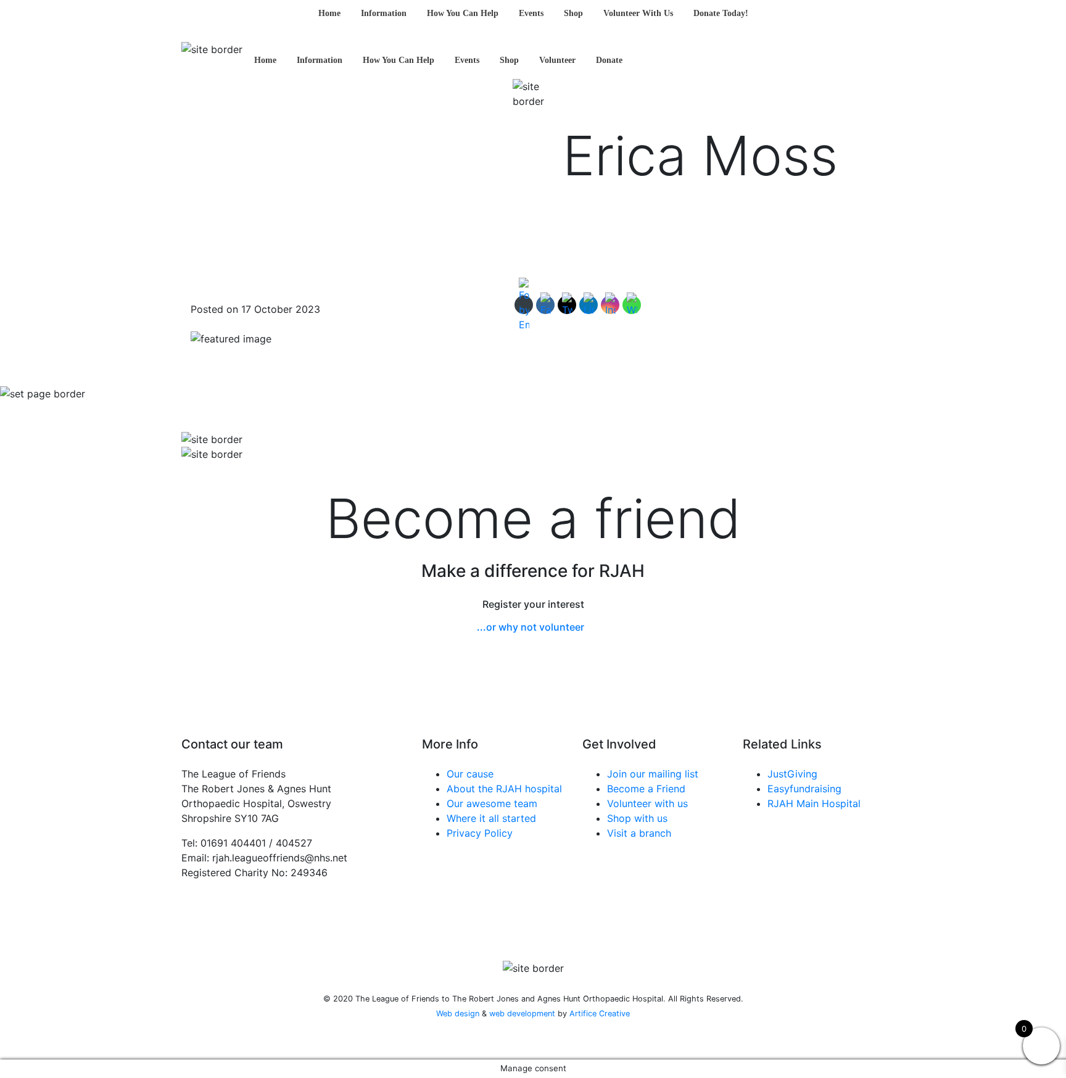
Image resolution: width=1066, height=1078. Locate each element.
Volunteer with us (647, 803)
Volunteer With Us (638, 13)
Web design (457, 1013)
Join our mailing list (652, 774)
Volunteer (557, 60)
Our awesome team (492, 803)
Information (384, 13)
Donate (609, 60)
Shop (573, 13)
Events (531, 13)
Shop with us (637, 818)
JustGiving (792, 774)
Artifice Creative (599, 1013)
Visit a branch (639, 833)
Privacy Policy (480, 833)
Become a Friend (646, 788)
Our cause (470, 774)
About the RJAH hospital (504, 788)
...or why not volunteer (530, 627)
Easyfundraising (804, 788)
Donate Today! (720, 13)
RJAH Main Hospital (814, 803)
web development (522, 1013)
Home (329, 13)
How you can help (398, 60)
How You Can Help (462, 13)
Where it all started (491, 818)
